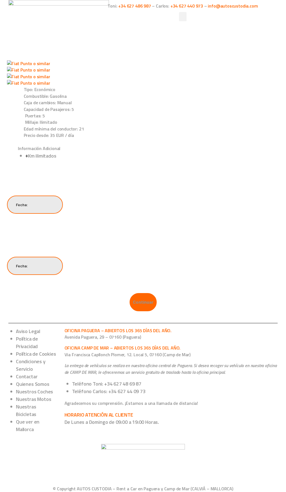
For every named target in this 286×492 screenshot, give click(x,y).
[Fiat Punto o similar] (28, 63)
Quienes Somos (32, 384)
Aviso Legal (28, 331)
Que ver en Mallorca (27, 425)
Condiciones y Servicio (31, 365)
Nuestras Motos (33, 399)
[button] (183, 16)
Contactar (26, 376)
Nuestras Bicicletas (26, 410)
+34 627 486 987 (134, 6)
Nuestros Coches (34, 391)
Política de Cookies (36, 354)
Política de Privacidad (27, 342)
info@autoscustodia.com (233, 6)
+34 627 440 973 (186, 6)
